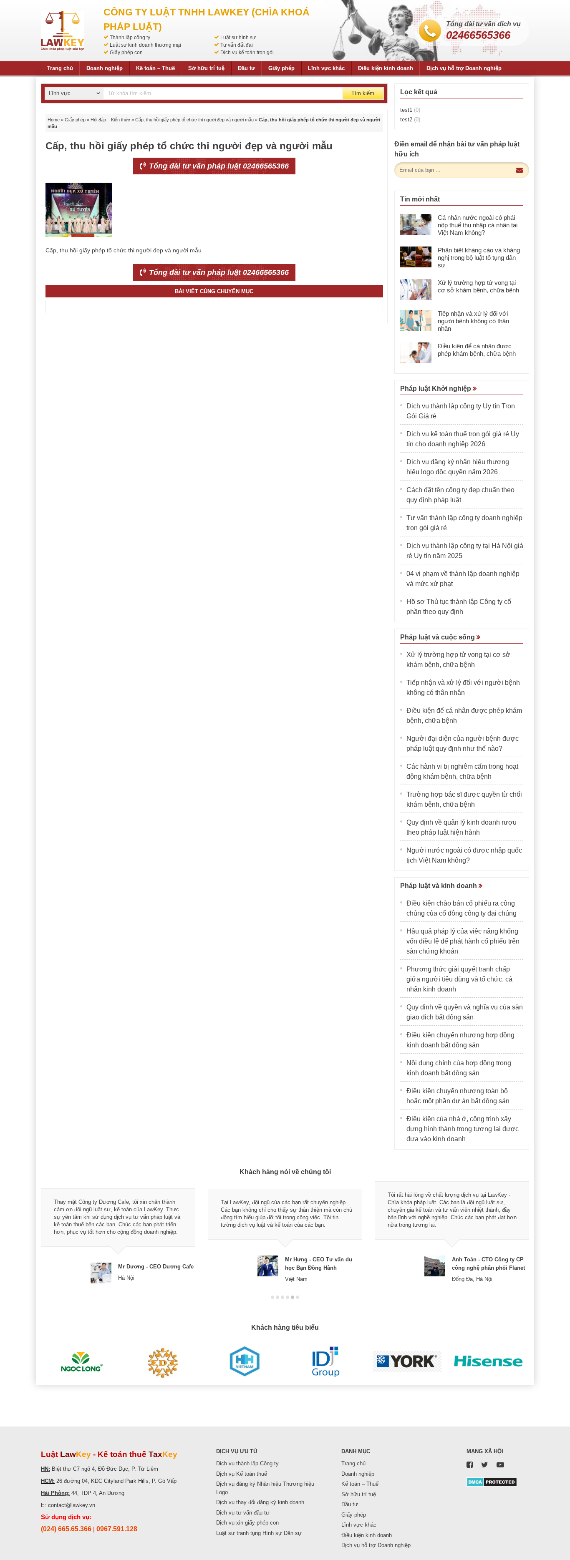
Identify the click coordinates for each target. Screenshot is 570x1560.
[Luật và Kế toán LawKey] (62, 30)
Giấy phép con (126, 52)
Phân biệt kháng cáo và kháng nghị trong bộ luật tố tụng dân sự (479, 258)
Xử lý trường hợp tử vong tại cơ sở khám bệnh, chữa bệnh (478, 286)
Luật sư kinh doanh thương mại (145, 45)
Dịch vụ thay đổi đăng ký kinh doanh (260, 1502)
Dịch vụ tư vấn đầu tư (243, 1513)
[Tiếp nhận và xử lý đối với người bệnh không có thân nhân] (415, 320)
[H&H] (244, 1362)
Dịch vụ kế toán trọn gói (247, 52)
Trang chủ (60, 68)
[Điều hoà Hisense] (488, 1362)
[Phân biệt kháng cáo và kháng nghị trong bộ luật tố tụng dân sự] (415, 257)
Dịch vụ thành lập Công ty (247, 1463)
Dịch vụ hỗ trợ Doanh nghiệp (464, 68)
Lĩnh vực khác (326, 68)
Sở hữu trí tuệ (206, 68)
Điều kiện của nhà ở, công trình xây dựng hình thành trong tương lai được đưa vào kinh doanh (462, 1128)
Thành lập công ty (130, 37)
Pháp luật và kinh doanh (439, 885)
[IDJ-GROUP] (325, 1362)
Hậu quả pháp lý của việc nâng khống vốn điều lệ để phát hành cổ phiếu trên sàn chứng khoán (463, 941)
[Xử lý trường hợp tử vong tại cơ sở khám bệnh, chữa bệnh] (415, 289)
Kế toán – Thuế (155, 68)
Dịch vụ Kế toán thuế (241, 1474)
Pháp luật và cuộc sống (438, 637)
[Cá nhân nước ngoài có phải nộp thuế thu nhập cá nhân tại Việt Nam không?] (415, 224)
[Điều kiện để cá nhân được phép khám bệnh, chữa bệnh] (415, 352)
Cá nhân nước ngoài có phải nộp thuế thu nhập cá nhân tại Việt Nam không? (477, 225)
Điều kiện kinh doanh (385, 68)
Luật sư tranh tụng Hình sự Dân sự (259, 1533)
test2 (410, 119)
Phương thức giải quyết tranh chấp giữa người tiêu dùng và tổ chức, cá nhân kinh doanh (459, 979)
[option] (118, 1232)
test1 (410, 110)
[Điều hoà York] (407, 1362)
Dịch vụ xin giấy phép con (247, 1523)
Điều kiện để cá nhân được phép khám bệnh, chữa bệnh (477, 349)
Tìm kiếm (362, 93)
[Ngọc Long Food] (81, 1362)
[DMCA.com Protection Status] (492, 1481)
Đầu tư (246, 68)
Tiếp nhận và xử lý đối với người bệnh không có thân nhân (473, 321)
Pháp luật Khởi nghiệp (436, 388)
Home (54, 119)
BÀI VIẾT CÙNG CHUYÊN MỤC (214, 291)
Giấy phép (281, 68)
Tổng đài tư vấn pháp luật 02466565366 (218, 166)
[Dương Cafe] (163, 1362)
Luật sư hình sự (238, 37)
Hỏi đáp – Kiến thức (110, 119)
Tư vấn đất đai (236, 45)
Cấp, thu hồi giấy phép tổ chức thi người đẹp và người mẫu (194, 119)
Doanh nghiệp (104, 68)
